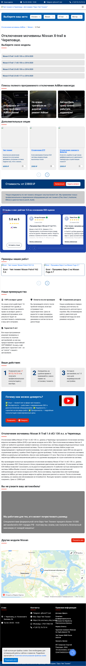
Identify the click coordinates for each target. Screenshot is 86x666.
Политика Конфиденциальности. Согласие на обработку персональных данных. (63, 620)
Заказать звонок (61, 641)
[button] (47, 175)
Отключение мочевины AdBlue (13, 27)
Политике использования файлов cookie (30, 656)
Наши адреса (8, 2)
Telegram (24, 420)
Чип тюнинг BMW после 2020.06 (63, 636)
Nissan (30, 27)
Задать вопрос (73, 184)
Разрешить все (11, 660)
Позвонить (11, 420)
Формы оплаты (60, 626)
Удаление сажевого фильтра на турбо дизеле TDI (65, 631)
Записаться (59, 184)
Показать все (78, 540)
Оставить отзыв (14, 245)
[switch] (24, 166)
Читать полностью (35, 241)
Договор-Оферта (61, 613)
